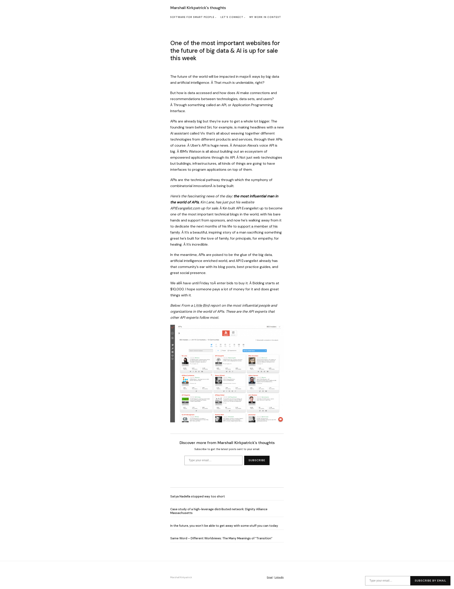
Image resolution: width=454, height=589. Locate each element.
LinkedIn (279, 577)
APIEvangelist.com (185, 208)
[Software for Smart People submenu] (215, 17)
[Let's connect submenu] (244, 17)
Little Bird (201, 305)
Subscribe (256, 460)
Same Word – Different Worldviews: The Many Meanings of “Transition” (221, 538)
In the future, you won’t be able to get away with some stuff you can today (224, 526)
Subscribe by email (430, 580)
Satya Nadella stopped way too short (197, 496)
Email (270, 577)
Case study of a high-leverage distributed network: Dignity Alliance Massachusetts (218, 511)
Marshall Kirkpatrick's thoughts (198, 7)
